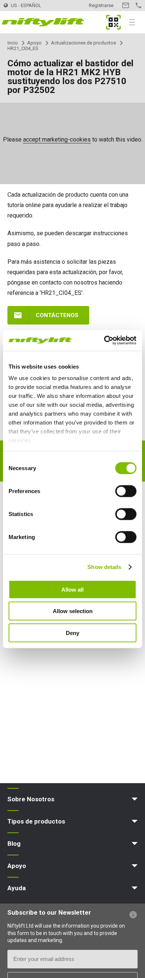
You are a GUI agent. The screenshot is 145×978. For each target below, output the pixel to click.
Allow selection (73, 611)
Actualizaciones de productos (83, 43)
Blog (13, 843)
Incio (12, 43)
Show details (104, 567)
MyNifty (113, 22)
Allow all (72, 589)
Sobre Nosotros (30, 799)
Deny (72, 632)
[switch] (125, 491)
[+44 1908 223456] (138, 5)
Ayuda (16, 888)
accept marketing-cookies (57, 139)
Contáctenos (57, 315)
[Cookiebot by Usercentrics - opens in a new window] (104, 340)
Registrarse (101, 5)
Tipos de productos (36, 821)
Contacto (125, 5)
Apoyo (34, 43)
